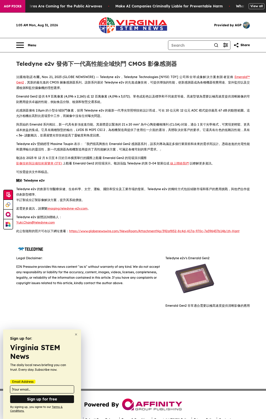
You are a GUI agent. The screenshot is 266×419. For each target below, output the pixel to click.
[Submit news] (8, 195)
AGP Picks (12, 6)
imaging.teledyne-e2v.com (67, 208)
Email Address (22, 382)
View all (256, 6)
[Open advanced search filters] (225, 45)
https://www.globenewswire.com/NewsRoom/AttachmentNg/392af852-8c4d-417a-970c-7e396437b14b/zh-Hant (154, 231)
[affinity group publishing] (8, 214)
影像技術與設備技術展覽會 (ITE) (39, 163)
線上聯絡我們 (179, 163)
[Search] (216, 45)
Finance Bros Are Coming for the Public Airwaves (58, 6)
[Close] (76, 334)
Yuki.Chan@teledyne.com (35, 222)
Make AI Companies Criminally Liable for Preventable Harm (169, 6)
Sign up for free (42, 399)
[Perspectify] (8, 205)
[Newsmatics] (8, 224)
